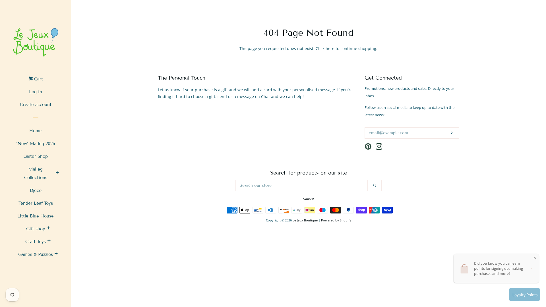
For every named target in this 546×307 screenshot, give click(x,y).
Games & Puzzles (35, 254)
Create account (35, 104)
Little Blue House (35, 216)
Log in (35, 91)
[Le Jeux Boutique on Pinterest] (368, 147)
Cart (38, 79)
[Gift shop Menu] (48, 229)
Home (35, 130)
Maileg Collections (35, 173)
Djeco (36, 190)
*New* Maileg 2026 (35, 143)
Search (308, 199)
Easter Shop (35, 156)
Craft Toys (35, 241)
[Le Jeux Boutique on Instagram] (379, 147)
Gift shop (35, 228)
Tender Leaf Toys (35, 203)
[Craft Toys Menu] (49, 241)
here (330, 48)
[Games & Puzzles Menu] (56, 254)
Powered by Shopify (336, 220)
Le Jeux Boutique (305, 220)
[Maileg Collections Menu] (57, 173)
